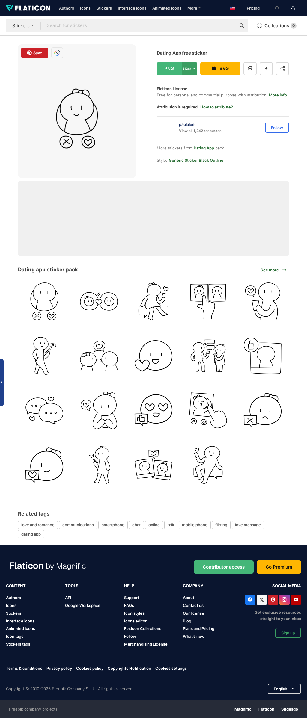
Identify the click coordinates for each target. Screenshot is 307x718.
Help (129, 585)
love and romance (38, 524)
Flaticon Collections (142, 628)
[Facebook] (250, 600)
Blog (187, 621)
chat (136, 524)
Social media (286, 585)
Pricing (253, 8)
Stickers (104, 8)
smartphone (113, 524)
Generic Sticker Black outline (196, 160)
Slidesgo (289, 709)
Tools (72, 585)
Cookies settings (171, 668)
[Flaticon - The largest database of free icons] (28, 8)
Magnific (243, 709)
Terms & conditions (24, 668)
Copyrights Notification (129, 668)
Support (131, 597)
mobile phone (194, 524)
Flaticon (266, 709)
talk (171, 524)
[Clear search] (228, 25)
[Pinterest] (273, 600)
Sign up (288, 633)
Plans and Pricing (198, 628)
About (188, 597)
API (68, 597)
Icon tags (14, 636)
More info (278, 95)
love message (248, 524)
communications (78, 524)
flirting (221, 524)
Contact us (193, 605)
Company (193, 585)
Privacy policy (59, 668)
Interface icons (132, 8)
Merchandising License (146, 644)
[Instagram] (284, 600)
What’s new (193, 636)
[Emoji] (153, 356)
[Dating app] (44, 301)
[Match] (99, 301)
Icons (85, 8)
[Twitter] (262, 600)
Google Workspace (82, 605)
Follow (130, 636)
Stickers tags (18, 644)
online (154, 524)
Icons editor (135, 621)
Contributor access (224, 567)
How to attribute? (216, 107)
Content (16, 585)
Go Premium (279, 567)
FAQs (129, 605)
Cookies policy (89, 668)
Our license (193, 613)
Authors (66, 8)
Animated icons (166, 8)
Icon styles (134, 613)
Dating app (204, 148)
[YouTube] (296, 600)
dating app (31, 534)
